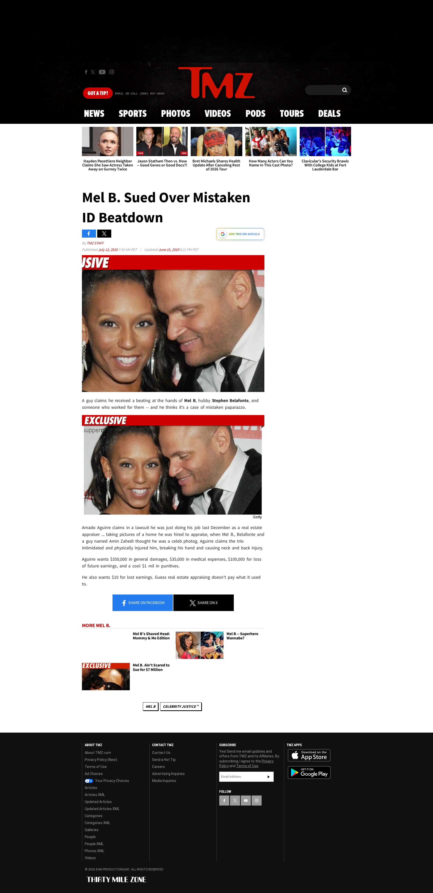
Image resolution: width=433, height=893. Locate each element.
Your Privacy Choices (111, 781)
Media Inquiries (164, 781)
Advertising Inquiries (168, 774)
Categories (93, 816)
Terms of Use (96, 767)
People (90, 837)
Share (146, 602)
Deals (329, 114)
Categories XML (97, 823)
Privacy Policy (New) (101, 760)
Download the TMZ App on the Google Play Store (309, 772)
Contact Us (161, 753)
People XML (94, 844)
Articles (91, 788)
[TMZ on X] (93, 72)
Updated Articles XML (102, 809)
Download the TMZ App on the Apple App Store (309, 755)
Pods (255, 114)
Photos (175, 114)
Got (98, 93)
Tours (292, 114)
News (94, 114)
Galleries (91, 830)
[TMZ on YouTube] (246, 801)
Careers (158, 767)
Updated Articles (98, 802)
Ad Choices (94, 774)
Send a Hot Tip (164, 760)
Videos (218, 114)
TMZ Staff (95, 243)
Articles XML (95, 795)
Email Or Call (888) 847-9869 (139, 93)
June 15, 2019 (169, 249)
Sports (133, 114)
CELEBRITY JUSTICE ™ (181, 706)
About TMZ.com (98, 753)
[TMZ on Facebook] (86, 72)
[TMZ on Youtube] (102, 72)
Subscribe (269, 777)
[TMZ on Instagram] (111, 72)
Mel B (150, 706)
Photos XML (94, 851)
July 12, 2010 (108, 249)
